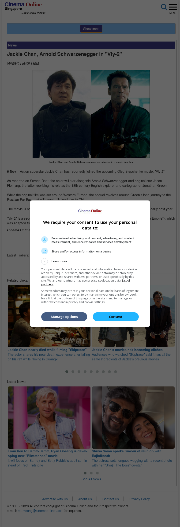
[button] (90, 261)
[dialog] (90, 263)
